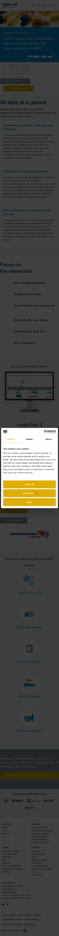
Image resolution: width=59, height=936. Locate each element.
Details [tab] (29, 439)
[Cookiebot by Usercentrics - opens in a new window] (44, 431)
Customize (28, 493)
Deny (29, 502)
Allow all (29, 484)
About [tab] (48, 439)
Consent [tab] (10, 439)
